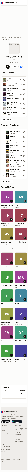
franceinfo (17, 432)
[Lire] (8, 67)
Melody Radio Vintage (21, 285)
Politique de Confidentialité (6, 461)
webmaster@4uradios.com (19, 397)
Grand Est (9, 37)
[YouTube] (24, 80)
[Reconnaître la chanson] (21, 66)
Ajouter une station (6, 449)
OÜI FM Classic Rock (21, 341)
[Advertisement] (14, 21)
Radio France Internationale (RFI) (19, 440)
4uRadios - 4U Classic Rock (7, 205)
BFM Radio (17, 437)
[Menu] (25, 2)
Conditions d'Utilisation (18, 461)
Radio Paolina (5, 322)
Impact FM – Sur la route (21, 359)
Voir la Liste (5, 119)
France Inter (18, 434)
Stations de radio (5, 428)
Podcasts (3, 430)
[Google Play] (17, 421)
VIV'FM (17, 322)
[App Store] (6, 421)
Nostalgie (4, 267)
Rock (14, 59)
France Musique (6, 341)
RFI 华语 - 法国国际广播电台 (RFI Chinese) (21, 428)
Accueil (2, 37)
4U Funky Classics (20, 242)
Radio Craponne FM (7, 359)
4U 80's (17, 205)
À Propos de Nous (5, 446)
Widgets (3, 451)
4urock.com (22, 400)
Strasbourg (16, 37)
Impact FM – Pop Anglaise (7, 285)
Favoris (15, 66)
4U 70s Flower (19, 223)
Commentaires (4, 454)
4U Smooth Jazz (6, 242)
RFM (16, 267)
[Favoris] (22, 2)
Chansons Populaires (6, 433)
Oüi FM (17, 304)
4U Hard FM (5, 223)
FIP (2, 304)
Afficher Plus (6, 181)
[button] (7, 197)
